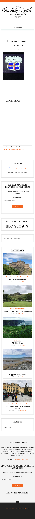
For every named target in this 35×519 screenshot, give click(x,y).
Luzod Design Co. (24, 508)
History (23, 308)
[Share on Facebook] (16, 84)
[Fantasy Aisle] (17, 18)
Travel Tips (19, 277)
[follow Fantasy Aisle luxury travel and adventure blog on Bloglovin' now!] (17, 227)
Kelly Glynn (22, 49)
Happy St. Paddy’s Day (17, 374)
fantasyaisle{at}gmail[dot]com (20, 459)
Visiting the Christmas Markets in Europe (17, 407)
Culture (10, 404)
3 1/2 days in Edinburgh (17, 279)
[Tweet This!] (13, 84)
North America (23, 372)
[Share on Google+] (19, 84)
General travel (13, 277)
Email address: (17, 197)
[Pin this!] (22, 84)
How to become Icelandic (17, 43)
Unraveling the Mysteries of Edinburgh (17, 311)
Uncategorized (26, 277)
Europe (7, 277)
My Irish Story (17, 343)
